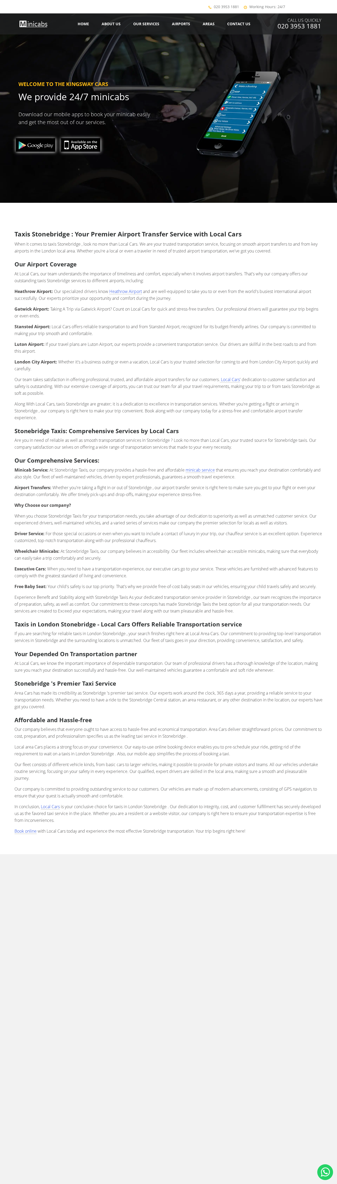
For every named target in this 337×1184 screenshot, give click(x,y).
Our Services (146, 23)
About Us (111, 23)
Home (83, 23)
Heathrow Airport (125, 291)
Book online (25, 831)
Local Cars (230, 379)
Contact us (238, 23)
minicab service (200, 470)
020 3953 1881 (226, 6)
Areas (209, 23)
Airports (181, 23)
